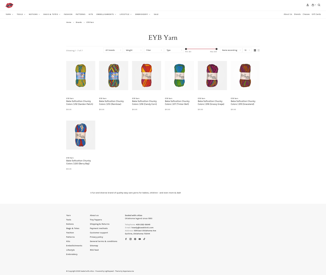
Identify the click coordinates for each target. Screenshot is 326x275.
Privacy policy (96, 237)
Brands (297, 14)
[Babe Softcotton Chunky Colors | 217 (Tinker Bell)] (179, 76)
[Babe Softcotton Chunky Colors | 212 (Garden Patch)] (80, 76)
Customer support (99, 232)
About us (94, 215)
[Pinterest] (135, 239)
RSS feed (94, 250)
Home (68, 22)
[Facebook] (126, 239)
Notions (33, 14)
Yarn (8, 14)
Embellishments (105, 14)
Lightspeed (109, 271)
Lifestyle (124, 14)
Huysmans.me (128, 271)
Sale (156, 14)
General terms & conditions (103, 241)
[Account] (308, 5)
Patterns (80, 14)
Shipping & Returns (100, 224)
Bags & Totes (51, 14)
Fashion (68, 14)
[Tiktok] (144, 239)
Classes (306, 14)
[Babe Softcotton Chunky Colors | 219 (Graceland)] (245, 76)
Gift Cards (316, 14)
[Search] (319, 5)
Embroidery (141, 14)
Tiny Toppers (96, 219)
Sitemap (94, 245)
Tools (20, 14)
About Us (288, 14)
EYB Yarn (90, 22)
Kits (91, 14)
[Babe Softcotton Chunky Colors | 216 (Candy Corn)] (146, 76)
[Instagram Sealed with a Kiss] (131, 239)
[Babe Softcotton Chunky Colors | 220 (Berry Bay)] (80, 135)
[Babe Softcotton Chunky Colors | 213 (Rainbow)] (113, 76)
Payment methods (99, 228)
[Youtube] (140, 239)
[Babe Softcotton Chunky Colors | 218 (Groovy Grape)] (212, 76)
